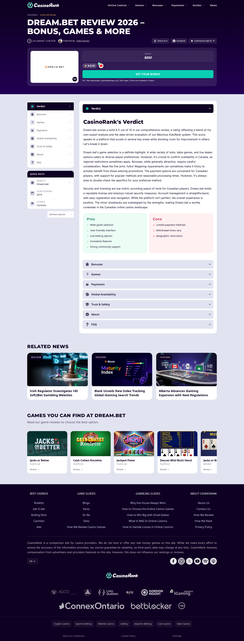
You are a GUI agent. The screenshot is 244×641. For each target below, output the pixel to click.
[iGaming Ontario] (181, 592)
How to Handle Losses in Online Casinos (148, 527)
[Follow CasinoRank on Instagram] (181, 561)
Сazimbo (38, 521)
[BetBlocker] (151, 605)
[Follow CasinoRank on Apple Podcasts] (213, 561)
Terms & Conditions (73, 635)
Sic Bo (86, 515)
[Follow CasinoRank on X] (189, 561)
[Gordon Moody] (152, 592)
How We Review (204, 515)
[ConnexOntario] (91, 605)
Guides (197, 5)
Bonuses (157, 5)
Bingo (86, 503)
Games (139, 5)
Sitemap (176, 635)
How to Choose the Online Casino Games (148, 509)
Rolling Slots (39, 515)
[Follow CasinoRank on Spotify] (205, 561)
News (213, 5)
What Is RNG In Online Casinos (148, 521)
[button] (148, 108)
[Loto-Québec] (108, 592)
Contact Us (203, 509)
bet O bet (39, 509)
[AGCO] (64, 592)
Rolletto (39, 503)
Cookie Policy (128, 635)
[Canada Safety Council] (88, 592)
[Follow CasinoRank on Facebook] (173, 561)
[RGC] (129, 592)
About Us (203, 503)
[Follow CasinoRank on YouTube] (197, 561)
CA (30, 561)
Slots (86, 521)
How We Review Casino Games (86, 527)
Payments (177, 5)
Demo (148, 434)
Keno (86, 509)
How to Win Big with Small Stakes (148, 515)
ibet (39, 527)
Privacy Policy (203, 527)
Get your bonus (148, 74)
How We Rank (203, 521)
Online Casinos (117, 5)
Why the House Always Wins (148, 503)
